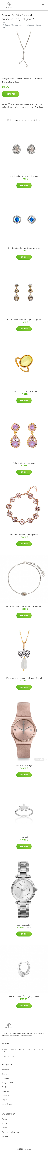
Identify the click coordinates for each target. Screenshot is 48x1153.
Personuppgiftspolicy (10, 1132)
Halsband (38, 78)
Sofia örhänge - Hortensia (24, 463)
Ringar (4, 1100)
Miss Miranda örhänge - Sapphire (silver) (24, 248)
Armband (5, 1070)
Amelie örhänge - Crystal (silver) (24, 176)
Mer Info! (11, 94)
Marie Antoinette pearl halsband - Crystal (24, 678)
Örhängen (6, 1095)
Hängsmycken (7, 1082)
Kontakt (5, 1123)
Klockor (5, 1087)
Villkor (4, 1128)
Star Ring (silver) (24, 837)
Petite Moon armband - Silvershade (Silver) (24, 606)
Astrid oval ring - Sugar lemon (24, 391)
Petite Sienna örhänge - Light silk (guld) (24, 320)
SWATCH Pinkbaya (24, 765)
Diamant (5, 1074)
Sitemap (5, 1136)
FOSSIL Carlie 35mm (24, 925)
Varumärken (17, 78)
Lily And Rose (28, 78)
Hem (3, 23)
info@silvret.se (8, 1056)
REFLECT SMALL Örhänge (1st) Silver (24, 996)
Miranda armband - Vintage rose (24, 535)
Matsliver (5, 1091)
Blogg (4, 1119)
